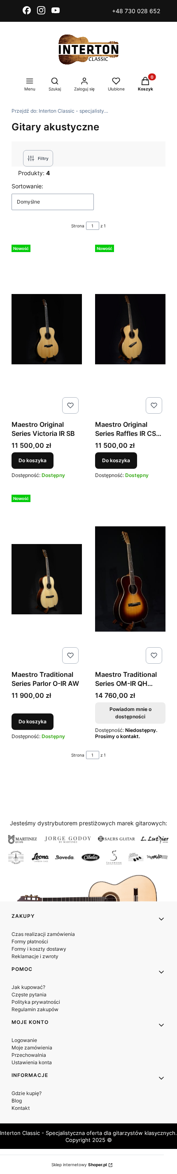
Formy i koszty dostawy (39, 949)
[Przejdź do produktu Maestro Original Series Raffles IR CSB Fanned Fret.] (130, 329)
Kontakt (21, 1108)
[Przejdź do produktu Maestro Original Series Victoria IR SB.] (47, 329)
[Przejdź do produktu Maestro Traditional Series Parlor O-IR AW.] (47, 579)
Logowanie (24, 1040)
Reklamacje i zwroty (35, 956)
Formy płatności (30, 941)
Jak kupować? (28, 987)
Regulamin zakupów (35, 1009)
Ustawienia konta (32, 1062)
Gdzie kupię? (27, 1093)
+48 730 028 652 (136, 10)
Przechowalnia (29, 1055)
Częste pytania (29, 994)
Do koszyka (33, 460)
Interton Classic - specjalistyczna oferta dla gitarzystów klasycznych (61, 111)
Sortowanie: (27, 186)
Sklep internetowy (79, 1164)
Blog (17, 1101)
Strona (77, 225)
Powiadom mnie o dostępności (130, 713)
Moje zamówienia (32, 1047)
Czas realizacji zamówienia (43, 934)
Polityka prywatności (36, 1002)
